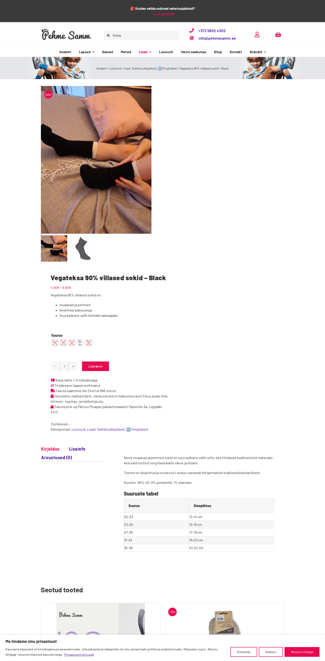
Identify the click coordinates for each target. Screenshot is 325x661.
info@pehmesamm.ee (217, 38)
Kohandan (244, 652)
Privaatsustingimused (79, 654)
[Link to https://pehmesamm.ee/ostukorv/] (278, 34)
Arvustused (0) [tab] (56, 457)
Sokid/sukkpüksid (111, 429)
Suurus (57, 335)
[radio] (55, 342)
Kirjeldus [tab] (50, 448)
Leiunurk (79, 429)
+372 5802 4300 (212, 30)
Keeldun (270, 652)
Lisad (91, 429)
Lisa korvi (95, 366)
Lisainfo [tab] (77, 448)
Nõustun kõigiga (302, 652)
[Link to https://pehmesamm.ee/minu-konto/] (257, 34)
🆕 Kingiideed (137, 429)
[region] (162, 648)
